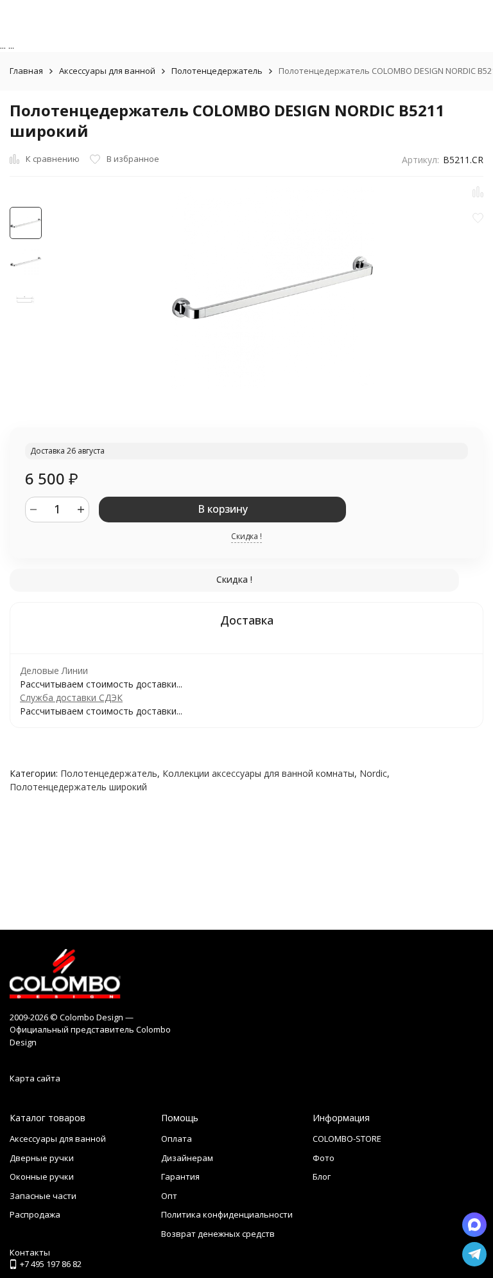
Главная (26, 70)
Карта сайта (35, 1078)
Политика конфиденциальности (227, 1214)
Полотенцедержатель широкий (78, 787)
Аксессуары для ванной (107, 70)
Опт (169, 1196)
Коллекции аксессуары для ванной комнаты (258, 773)
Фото (323, 1158)
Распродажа (35, 1214)
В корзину (223, 509)
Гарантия (180, 1176)
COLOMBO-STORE (347, 1138)
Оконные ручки (42, 1176)
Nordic (373, 773)
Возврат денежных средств (218, 1233)
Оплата (176, 1138)
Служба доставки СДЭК (71, 697)
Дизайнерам (187, 1158)
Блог (322, 1176)
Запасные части (43, 1196)
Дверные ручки (42, 1158)
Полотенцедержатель (217, 70)
